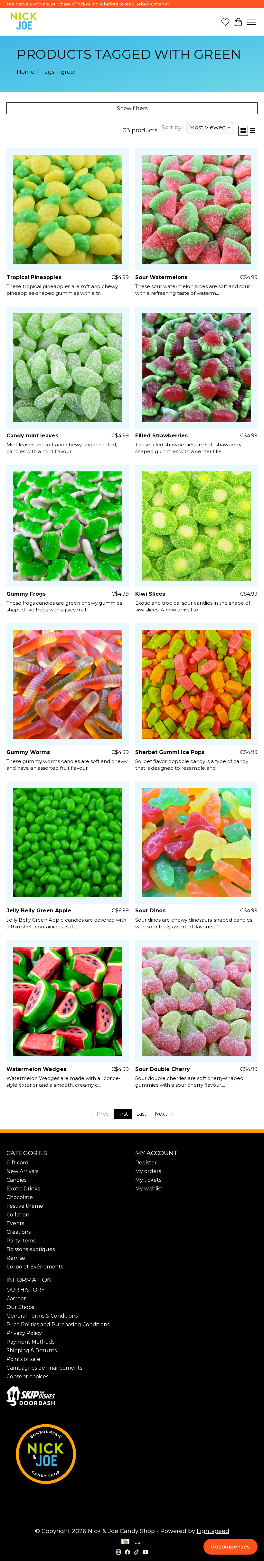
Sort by (171, 127)
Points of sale (23, 1359)
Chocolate (19, 1197)
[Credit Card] (125, 1542)
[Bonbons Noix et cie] (132, 1454)
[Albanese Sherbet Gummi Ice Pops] (196, 684)
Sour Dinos (150, 911)
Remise (15, 1258)
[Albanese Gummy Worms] (67, 684)
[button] (230, 1547)
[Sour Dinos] (196, 842)
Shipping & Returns (31, 1350)
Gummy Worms (28, 752)
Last (141, 1114)
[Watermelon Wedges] (67, 1001)
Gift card (17, 1163)
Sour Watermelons (161, 277)
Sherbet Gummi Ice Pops (169, 752)
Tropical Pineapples (33, 277)
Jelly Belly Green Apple (38, 911)
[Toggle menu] (251, 22)
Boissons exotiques (30, 1249)
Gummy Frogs (26, 594)
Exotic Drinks (23, 1189)
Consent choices (27, 1376)
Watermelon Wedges (36, 1069)
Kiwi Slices (150, 594)
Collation (17, 1215)
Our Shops (20, 1307)
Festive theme (24, 1206)
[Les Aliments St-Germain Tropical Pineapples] (67, 209)
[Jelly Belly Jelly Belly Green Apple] (67, 842)
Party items (20, 1241)
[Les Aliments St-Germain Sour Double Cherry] (196, 1001)
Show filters (132, 108)
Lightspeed (213, 1531)
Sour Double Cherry (162, 1069)
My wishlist (149, 1189)
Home (25, 71)
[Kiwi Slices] (196, 526)
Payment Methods (30, 1342)
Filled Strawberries (161, 436)
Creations (18, 1232)
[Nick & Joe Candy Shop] (23, 21)
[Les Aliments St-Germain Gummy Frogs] (67, 526)
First (122, 1114)
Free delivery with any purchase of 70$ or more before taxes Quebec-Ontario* (87, 3)
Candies (16, 1180)
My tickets (148, 1180)
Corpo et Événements (34, 1267)
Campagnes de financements (44, 1368)
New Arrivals (22, 1171)
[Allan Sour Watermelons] (196, 209)
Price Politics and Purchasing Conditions (57, 1324)
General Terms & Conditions (42, 1316)
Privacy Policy (24, 1333)
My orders (148, 1171)
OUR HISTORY (25, 1290)
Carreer (16, 1298)
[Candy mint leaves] (67, 367)
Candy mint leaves (32, 436)
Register (146, 1163)
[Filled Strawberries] (196, 367)
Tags (48, 71)
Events (15, 1223)
